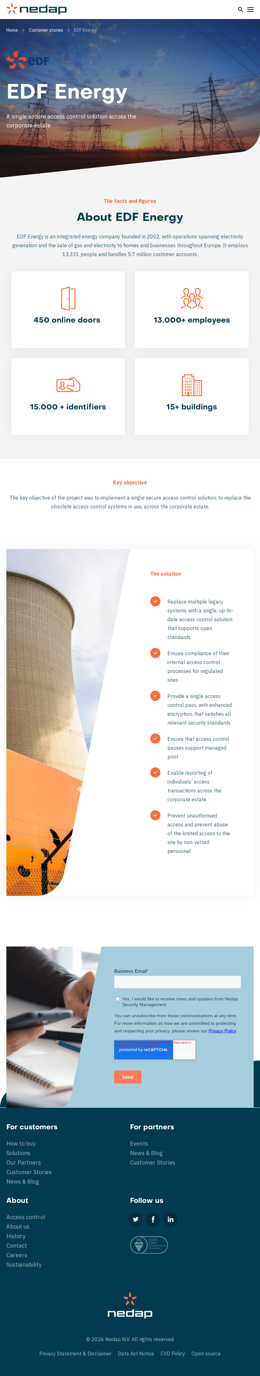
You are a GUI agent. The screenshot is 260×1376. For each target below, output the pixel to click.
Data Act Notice (136, 1353)
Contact (16, 1245)
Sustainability (24, 1264)
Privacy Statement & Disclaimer (75, 1353)
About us (17, 1226)
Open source (206, 1353)
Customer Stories (29, 1172)
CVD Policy (172, 1353)
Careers (16, 1255)
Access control (25, 1217)
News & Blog (22, 1181)
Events (139, 1143)
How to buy (21, 1143)
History (15, 1236)
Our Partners (23, 1162)
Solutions (18, 1153)
